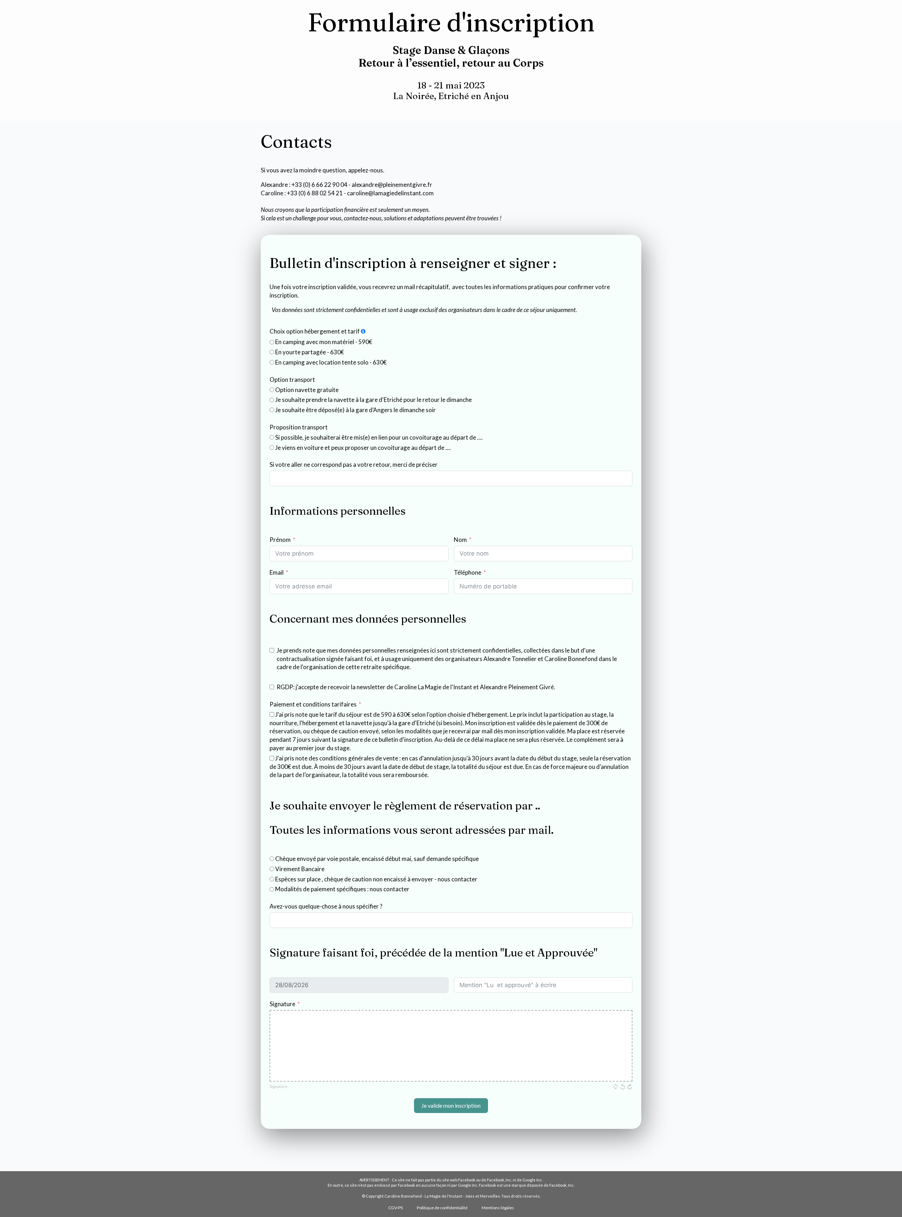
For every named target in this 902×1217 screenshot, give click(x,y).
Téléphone (467, 572)
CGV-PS (395, 1207)
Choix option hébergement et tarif (315, 331)
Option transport (292, 379)
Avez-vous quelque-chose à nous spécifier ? (326, 906)
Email (277, 572)
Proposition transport (299, 427)
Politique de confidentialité (442, 1207)
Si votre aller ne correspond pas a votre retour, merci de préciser (354, 464)
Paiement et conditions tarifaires (313, 704)
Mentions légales (498, 1207)
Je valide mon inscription (451, 1105)
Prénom (280, 539)
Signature (282, 1004)
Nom (460, 539)
